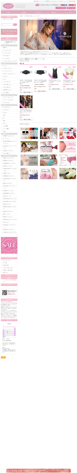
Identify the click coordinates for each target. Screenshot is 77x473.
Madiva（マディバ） (7, 204)
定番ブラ (5, 47)
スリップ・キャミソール (8, 97)
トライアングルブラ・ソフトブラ (10, 61)
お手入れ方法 (6, 265)
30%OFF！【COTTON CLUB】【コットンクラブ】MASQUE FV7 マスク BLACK (40, 81)
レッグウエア (6, 109)
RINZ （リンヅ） (7, 214)
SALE (4, 131)
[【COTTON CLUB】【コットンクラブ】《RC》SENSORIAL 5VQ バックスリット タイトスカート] (26, 107)
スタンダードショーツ (7, 68)
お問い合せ (38, 12)
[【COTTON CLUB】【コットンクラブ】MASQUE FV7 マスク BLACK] (40, 78)
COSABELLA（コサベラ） (8, 176)
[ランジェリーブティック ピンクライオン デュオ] (8, 10)
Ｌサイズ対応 (6, 92)
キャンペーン (9, 275)
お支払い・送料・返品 (7, 270)
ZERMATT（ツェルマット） (9, 135)
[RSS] (3, 357)
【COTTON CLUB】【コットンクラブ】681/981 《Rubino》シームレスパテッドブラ (69, 81)
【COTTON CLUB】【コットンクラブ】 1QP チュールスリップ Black (55, 81)
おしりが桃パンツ (6, 153)
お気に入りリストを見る (8, 18)
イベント (9, 284)
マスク (4, 123)
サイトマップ (68, 12)
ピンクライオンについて (8, 267)
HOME (8, 12)
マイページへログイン (61, 7)
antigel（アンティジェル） (8, 157)
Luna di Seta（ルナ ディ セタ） (9, 201)
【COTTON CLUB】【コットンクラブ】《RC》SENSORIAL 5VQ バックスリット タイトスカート (26, 111)
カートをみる (72, 7)
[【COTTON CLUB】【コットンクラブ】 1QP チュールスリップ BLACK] (55, 78)
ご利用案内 (23, 12)
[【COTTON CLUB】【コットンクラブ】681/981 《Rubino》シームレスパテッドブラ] (69, 78)
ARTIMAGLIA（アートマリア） (9, 163)
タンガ (4, 79)
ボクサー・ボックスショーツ (9, 73)
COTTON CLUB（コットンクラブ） (10, 42)
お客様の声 (53, 12)
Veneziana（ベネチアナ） (8, 229)
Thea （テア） (6, 222)
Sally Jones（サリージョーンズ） (10, 219)
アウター (5, 112)
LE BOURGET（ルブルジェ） (9, 193)
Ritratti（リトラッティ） (8, 216)
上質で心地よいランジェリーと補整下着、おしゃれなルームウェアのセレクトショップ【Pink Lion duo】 (54, 1)
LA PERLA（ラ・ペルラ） (8, 190)
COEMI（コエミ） (7, 173)
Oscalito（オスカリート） (8, 211)
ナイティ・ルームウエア (8, 99)
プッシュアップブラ (7, 50)
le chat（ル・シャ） (7, 196)
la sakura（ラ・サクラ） (8, 150)
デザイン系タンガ (6, 87)
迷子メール (5, 272)
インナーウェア (6, 102)
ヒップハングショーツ (7, 71)
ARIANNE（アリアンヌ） (8, 160)
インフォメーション (9, 258)
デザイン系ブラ (6, 55)
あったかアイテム (6, 107)
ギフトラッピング (6, 260)
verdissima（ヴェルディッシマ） (10, 232)
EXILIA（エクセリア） (7, 183)
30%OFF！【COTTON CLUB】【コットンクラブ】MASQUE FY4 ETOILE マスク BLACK (26, 82)
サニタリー (5, 76)
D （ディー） (6, 138)
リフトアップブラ (6, 53)
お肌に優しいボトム (7, 89)
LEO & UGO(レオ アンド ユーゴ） (10, 198)
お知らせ (9, 277)
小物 (4, 115)
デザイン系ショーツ (7, 84)
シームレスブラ (6, 58)
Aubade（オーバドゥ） (8, 166)
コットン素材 (6, 128)
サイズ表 (5, 262)
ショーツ (5, 65)
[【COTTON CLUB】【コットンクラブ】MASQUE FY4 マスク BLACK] (26, 78)
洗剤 (4, 120)
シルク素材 (5, 125)
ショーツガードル (6, 81)
